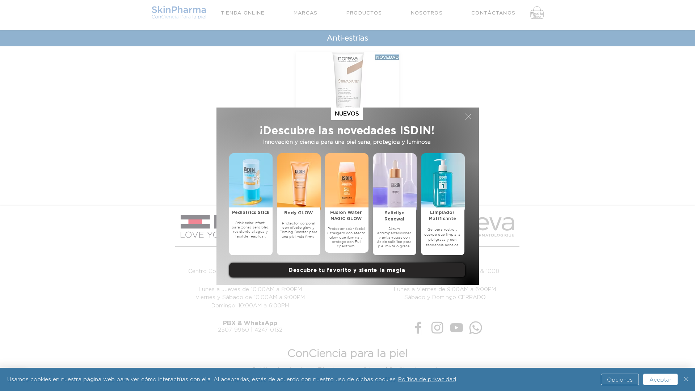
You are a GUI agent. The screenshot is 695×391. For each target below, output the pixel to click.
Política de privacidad (427, 379)
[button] (468, 117)
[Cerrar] (686, 379)
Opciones (620, 379)
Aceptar (660, 379)
